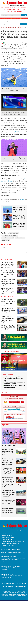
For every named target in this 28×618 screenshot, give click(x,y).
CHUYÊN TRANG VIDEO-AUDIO (10, 351)
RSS (25, 586)
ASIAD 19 (17, 132)
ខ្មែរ (11, 11)
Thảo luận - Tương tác (7, 586)
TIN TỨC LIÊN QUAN (7, 259)
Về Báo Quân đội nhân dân (8, 583)
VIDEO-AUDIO (4, 7)
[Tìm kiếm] (22, 15)
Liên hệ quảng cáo (18, 586)
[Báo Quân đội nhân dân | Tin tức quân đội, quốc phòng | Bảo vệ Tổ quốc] (14, 3)
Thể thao (3, 21)
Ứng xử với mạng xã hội (9, 445)
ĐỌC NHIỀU (5, 425)
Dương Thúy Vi (5, 240)
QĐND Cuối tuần (22, 7)
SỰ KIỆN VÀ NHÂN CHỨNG (9, 9)
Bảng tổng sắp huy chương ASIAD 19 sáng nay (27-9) (19, 209)
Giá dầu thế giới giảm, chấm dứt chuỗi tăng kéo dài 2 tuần (8, 501)
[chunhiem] (14, 345)
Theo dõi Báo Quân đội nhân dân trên (10, 27)
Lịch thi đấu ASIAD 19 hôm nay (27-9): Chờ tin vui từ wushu (19, 217)
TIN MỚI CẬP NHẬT (7, 297)
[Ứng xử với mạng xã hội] (14, 436)
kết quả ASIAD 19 (14, 233)
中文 (24, 9)
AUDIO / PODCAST (8, 374)
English (19, 9)
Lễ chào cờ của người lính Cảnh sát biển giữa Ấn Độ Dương (8, 510)
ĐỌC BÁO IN (12, 7)
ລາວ (8, 11)
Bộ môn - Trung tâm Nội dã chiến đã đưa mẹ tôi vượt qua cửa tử (8, 310)
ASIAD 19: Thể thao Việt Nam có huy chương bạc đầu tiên (19, 224)
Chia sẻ (23, 24)
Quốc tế (9, 21)
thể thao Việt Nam (19, 238)
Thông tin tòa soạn (21, 583)
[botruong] (14, 337)
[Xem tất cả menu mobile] (25, 15)
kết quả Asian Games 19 (8, 238)
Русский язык (18, 11)
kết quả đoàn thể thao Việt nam (9, 235)
